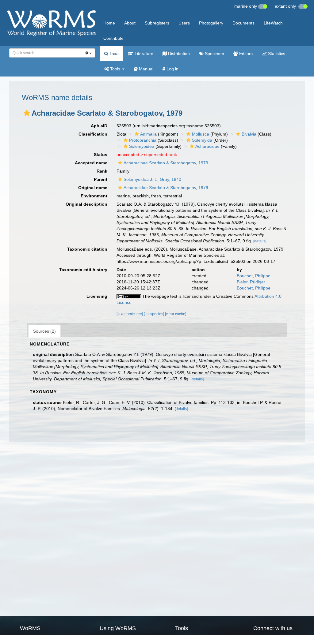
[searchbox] (44, 53)
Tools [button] (115, 68)
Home (109, 23)
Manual (145, 68)
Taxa (113, 53)
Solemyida (202, 140)
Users (184, 23)
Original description (86, 204)
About (130, 23)
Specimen (214, 53)
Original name (92, 187)
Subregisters (157, 23)
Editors (245, 53)
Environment (94, 195)
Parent (100, 179)
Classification (92, 134)
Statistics (276, 53)
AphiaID (99, 125)
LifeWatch (273, 23)
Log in (171, 68)
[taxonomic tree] (130, 314)
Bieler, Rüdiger (251, 281)
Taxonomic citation (87, 249)
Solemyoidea (141, 146)
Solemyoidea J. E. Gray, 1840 (152, 179)
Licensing (96, 296)
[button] (27, 113)
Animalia (148, 134)
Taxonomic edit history (83, 269)
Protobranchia (142, 140)
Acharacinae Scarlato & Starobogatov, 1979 (166, 162)
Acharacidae (207, 146)
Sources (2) (44, 331)
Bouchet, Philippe (253, 275)
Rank (102, 171)
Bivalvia (249, 134)
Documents (243, 23)
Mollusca (200, 134)
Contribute (113, 38)
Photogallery (211, 23)
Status (100, 154)
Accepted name (91, 162)
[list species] (154, 314)
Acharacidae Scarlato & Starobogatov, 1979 (166, 187)
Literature (143, 53)
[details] (259, 241)
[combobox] (45, 53)
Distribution (178, 53)
